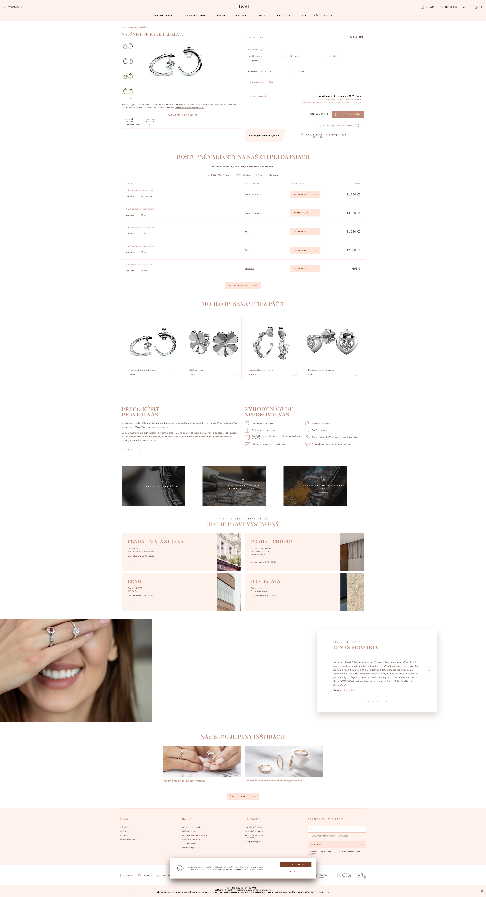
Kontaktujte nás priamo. (349, 99)
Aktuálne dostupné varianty (316, 102)
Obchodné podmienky (191, 804)
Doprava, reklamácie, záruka (194, 812)
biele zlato (257, 56)
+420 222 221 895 (313, 134)
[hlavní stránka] (244, 9)
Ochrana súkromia (345, 828)
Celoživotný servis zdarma (263, 423)
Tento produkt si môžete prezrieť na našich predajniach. (336, 437)
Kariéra (123, 808)
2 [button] (377, 678)
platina (255, 61)
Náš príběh (124, 804)
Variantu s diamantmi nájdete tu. (189, 107)
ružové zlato (332, 56)
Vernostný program (128, 816)
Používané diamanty (191, 816)
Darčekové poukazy (191, 824)
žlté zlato (294, 56)
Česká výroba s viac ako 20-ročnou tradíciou (331, 444)
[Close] (482, 891)
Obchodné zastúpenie (254, 808)
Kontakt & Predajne (253, 804)
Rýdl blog (124, 812)
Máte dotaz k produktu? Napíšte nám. (269, 444)
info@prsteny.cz (338, 134)
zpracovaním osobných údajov (336, 813)
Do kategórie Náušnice (138, 27)
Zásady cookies (189, 820)
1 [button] (372, 678)
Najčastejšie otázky (191, 808)
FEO (364, 868)
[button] (325, 659)
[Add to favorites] (176, 375)
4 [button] (386, 678)
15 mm (301, 72)
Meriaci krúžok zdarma (321, 423)
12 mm (268, 72)
